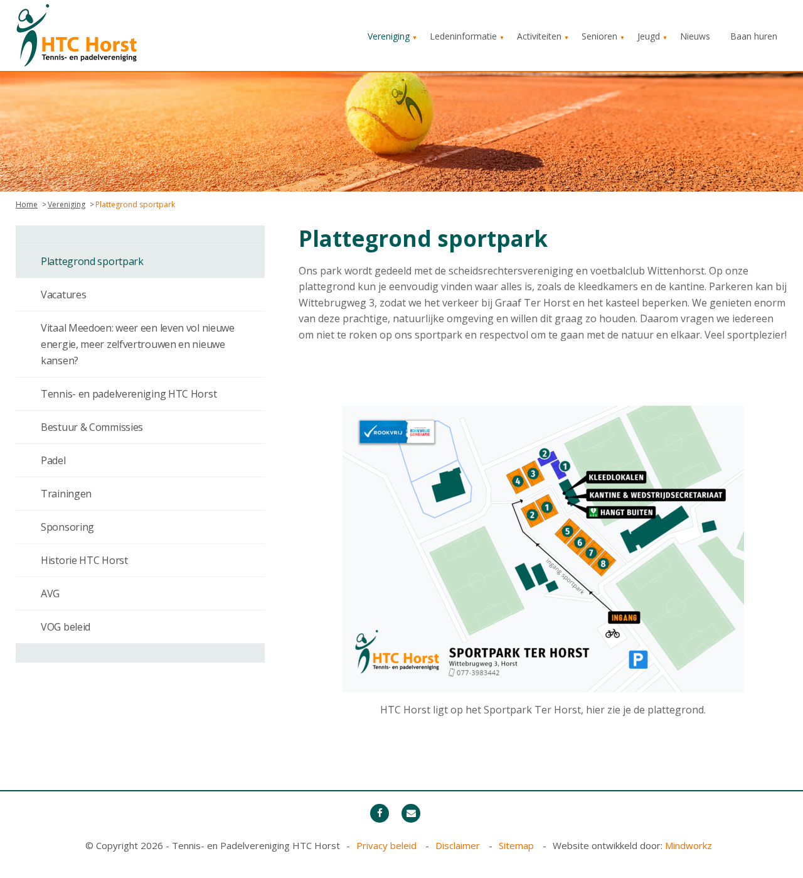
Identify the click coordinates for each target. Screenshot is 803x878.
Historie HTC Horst (84, 560)
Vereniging (389, 36)
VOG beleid (65, 627)
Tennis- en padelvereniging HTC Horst (128, 394)
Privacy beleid (387, 845)
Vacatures (63, 294)
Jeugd (648, 36)
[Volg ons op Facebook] (379, 813)
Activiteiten (539, 36)
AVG (50, 593)
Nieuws (695, 36)
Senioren (599, 36)
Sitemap (517, 845)
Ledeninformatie (463, 36)
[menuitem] (389, 36)
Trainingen (66, 494)
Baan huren (753, 36)
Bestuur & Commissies (92, 427)
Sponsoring (67, 527)
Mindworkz (688, 845)
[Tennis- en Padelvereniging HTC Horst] (79, 34)
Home (27, 204)
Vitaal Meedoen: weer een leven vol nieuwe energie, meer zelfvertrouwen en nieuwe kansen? (138, 344)
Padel (53, 460)
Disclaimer (458, 845)
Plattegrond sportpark (92, 261)
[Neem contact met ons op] (411, 813)
